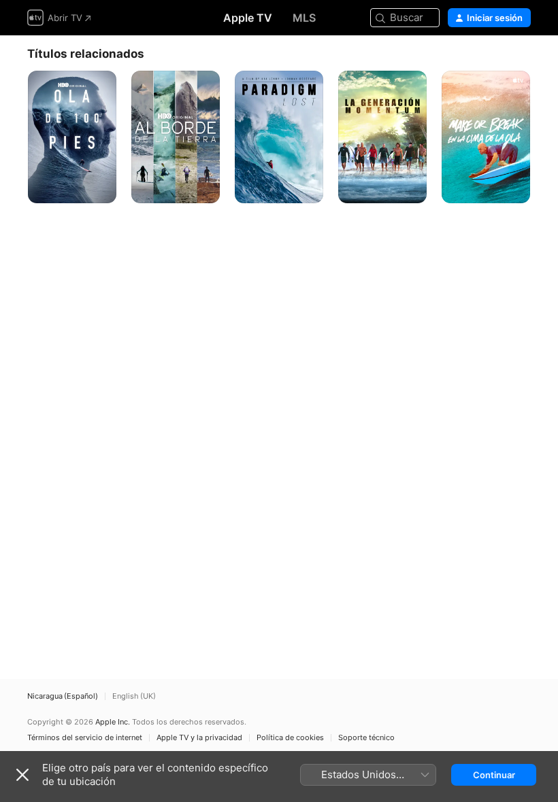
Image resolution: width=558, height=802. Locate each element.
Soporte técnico (366, 738)
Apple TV (247, 17)
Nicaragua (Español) (62, 696)
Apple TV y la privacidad (199, 738)
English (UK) (134, 696)
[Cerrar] (22, 775)
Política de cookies (290, 738)
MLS (304, 17)
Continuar (494, 774)
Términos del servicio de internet (84, 738)
